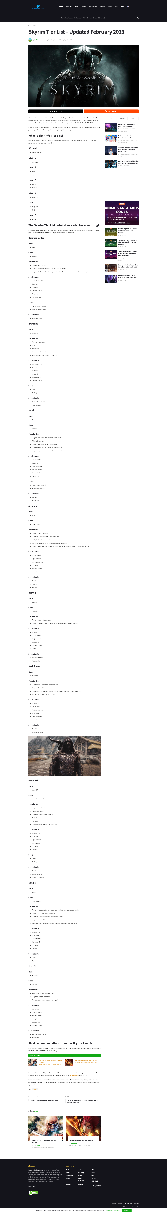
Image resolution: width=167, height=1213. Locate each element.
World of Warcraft (99, 18)
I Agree (127, 1210)
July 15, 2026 (123, 246)
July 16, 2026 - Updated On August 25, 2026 (119, 222)
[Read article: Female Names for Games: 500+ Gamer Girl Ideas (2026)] (111, 279)
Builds (68, 1170)
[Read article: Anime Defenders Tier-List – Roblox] (69, 1062)
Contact (136, 1203)
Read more (31, 1186)
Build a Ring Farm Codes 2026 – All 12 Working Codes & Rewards (128, 231)
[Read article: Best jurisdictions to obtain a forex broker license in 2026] (111, 268)
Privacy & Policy (128, 1203)
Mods (110, 7)
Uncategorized (96, 1186)
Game (68, 1178)
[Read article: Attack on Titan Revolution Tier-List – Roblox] (32, 1062)
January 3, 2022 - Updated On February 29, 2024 (56, 40)
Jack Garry (37, 40)
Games (68, 1184)
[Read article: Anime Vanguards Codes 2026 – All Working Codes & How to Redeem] (122, 213)
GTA (83, 18)
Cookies (120, 1203)
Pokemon (77, 18)
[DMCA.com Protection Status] (33, 1193)
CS (66, 1180)
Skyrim (35, 1089)
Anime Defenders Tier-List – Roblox (86, 1060)
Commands (93, 7)
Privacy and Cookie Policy (113, 1210)
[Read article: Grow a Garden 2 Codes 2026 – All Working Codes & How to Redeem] (111, 243)
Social (93, 1173)
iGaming (81, 1173)
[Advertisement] (121, 184)
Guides (102, 7)
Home (61, 7)
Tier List (35, 25)
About (114, 1203)
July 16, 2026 (123, 235)
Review (80, 1184)
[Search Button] (138, 18)
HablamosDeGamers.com (35, 1170)
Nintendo (81, 1180)
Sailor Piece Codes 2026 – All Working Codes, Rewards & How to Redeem (127, 253)
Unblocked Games (67, 18)
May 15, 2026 (123, 280)
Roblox (69, 7)
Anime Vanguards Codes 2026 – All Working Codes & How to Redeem (122, 218)
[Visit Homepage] (38, 6)
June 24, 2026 (123, 269)
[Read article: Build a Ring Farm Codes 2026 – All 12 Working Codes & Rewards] (111, 232)
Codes (84, 7)
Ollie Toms (36, 1145)
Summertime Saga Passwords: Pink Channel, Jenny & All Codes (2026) (128, 149)
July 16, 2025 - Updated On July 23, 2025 (50, 1064)
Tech (92, 1175)
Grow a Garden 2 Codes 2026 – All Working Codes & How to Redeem (128, 242)
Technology (119, 7)
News (76, 7)
